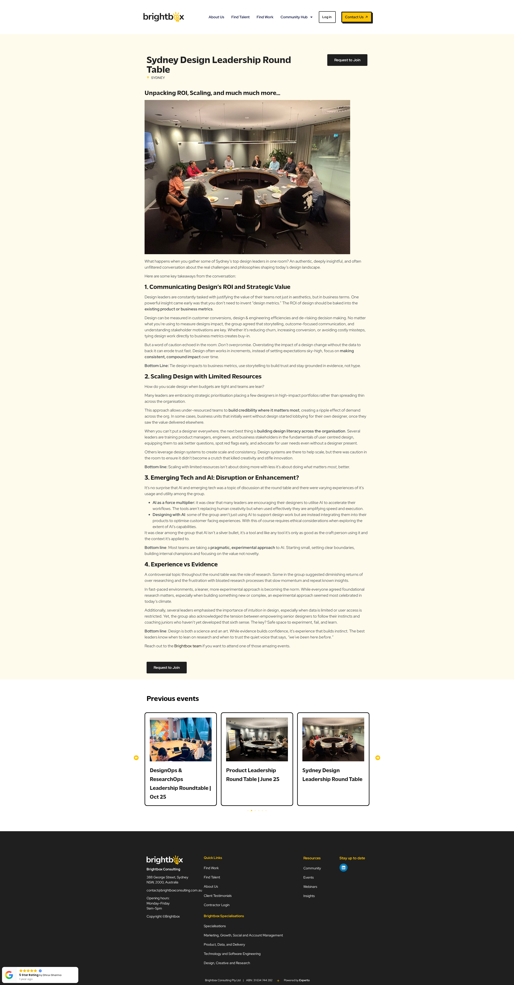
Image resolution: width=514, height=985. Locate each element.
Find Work (265, 17)
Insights (309, 896)
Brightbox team (187, 646)
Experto (304, 980)
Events (308, 877)
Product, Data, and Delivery (224, 944)
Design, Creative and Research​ (227, 963)
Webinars (310, 886)
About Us (216, 17)
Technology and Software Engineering (232, 953)
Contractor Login (216, 905)
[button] (136, 757)
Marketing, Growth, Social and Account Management (243, 935)
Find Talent (240, 17)
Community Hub (294, 17)
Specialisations (215, 926)
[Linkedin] (344, 868)
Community (312, 868)
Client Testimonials (218, 895)
